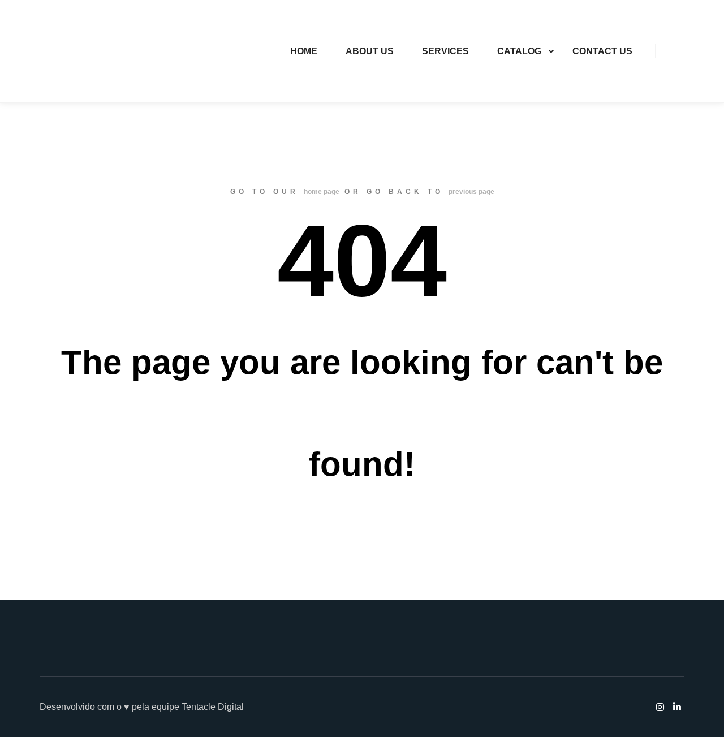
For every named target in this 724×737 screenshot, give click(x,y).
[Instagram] (671, 51)
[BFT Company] (62, 51)
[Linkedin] (688, 51)
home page (321, 192)
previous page (471, 192)
